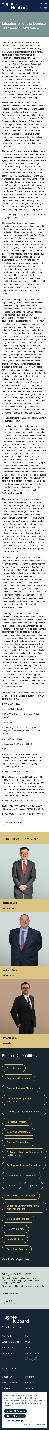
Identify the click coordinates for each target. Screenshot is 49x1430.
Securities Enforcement (18, 1132)
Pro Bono (29, 1377)
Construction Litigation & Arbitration (19, 1100)
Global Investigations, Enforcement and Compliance (24, 1153)
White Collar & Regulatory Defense (24, 1111)
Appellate (33, 1185)
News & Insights (10, 1382)
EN (41, 3)
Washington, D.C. (10, 1342)
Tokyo (28, 1347)
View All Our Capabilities (15, 1259)
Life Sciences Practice (18, 1218)
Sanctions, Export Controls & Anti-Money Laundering (24, 1207)
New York (6, 1336)
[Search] (41, 8)
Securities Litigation (17, 1249)
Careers (6, 1388)
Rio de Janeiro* (32, 1353)
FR (46, 3)
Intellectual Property (17, 1121)
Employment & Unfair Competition (24, 1165)
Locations (30, 1388)
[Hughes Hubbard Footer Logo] (15, 1322)
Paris (27, 1336)
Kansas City (8, 1347)
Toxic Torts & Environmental (21, 1195)
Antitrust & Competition (18, 1142)
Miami (28, 1342)
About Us (29, 1382)
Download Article (11, 822)
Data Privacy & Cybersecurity (21, 1175)
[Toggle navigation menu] (46, 8)
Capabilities (8, 1377)
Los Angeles (8, 1353)
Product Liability (15, 1239)
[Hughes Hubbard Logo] (15, 5)
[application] (24, 1410)
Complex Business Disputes (21, 1088)
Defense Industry (15, 1229)
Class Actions (14, 1068)
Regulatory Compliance (18, 1078)
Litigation (11, 1185)
